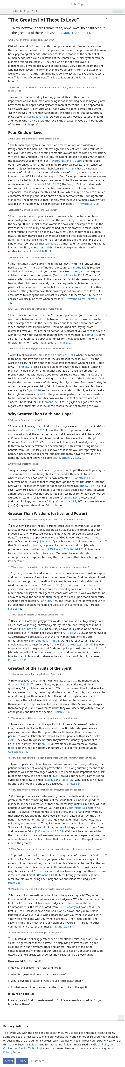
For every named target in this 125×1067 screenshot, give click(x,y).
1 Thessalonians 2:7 (49, 243)
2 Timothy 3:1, (77, 267)
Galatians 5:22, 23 (19, 684)
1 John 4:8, (22, 366)
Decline (22, 1061)
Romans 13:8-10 (48, 875)
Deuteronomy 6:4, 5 (70, 907)
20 (58, 184)
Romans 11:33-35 (48, 640)
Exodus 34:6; (53, 780)
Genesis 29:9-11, (42, 184)
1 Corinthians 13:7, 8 (66, 501)
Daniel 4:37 (76, 549)
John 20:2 (65, 342)
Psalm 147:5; (61, 549)
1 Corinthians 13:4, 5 (83, 478)
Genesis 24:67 (69, 168)
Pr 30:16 (76, 160)
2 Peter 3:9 (73, 783)
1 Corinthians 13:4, (47, 831)
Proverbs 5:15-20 (88, 204)
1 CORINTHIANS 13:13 (74, 33)
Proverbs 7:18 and (60, 160)
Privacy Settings (13, 1052)
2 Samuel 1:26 (91, 335)
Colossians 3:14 (17, 751)
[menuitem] (5, 4)
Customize (37, 1061)
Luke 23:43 (14, 608)
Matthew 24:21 (86, 486)
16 (30, 366)
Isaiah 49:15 (43, 251)
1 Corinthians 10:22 (32, 629)
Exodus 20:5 (74, 633)
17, (54, 184)
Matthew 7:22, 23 (69, 458)
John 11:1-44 (16, 239)
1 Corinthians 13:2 (30, 430)
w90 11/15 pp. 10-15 (25, 11)
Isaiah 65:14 (62, 712)
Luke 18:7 (67, 780)
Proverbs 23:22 (75, 275)
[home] (5, 4)
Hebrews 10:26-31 (81, 644)
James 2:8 (14, 883)
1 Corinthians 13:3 (76, 808)
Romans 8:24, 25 (72, 497)
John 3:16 (35, 390)
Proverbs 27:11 (17, 660)
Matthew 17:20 (30, 442)
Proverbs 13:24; (75, 299)
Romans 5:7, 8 (51, 402)
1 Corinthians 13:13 (37, 116)
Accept (9, 1061)
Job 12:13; (47, 549)
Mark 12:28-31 (64, 926)
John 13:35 (45, 744)
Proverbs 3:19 (52, 585)
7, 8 (61, 831)
